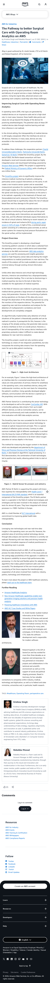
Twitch (11, 869)
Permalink (24, 42)
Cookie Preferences (28, 972)
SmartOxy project (11, 176)
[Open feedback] (47, 491)
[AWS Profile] (45, 4)
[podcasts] (27, 959)
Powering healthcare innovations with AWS (20, 605)
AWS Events (9, 830)
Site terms (14, 972)
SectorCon (6, 155)
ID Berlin (13, 155)
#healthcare (11, 693)
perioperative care (36, 693)
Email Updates (13, 872)
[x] (4, 959)
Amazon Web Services (10, 165)
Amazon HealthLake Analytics (15, 592)
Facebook (11, 864)
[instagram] (16, 959)
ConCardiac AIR (37, 404)
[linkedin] (12, 959)
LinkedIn (11, 867)
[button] (12, 14)
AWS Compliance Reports (15, 838)
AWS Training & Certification (16, 833)
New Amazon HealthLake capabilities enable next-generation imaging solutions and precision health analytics (23, 598)
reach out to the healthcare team (19, 582)
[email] (31, 959)
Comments (36, 42)
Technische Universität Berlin (34, 152)
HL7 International (28, 513)
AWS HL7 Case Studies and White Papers (19, 608)
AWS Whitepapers (12, 835)
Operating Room (22, 693)
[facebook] (8, 959)
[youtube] (23, 959)
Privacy (5, 972)
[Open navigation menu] (4, 4)
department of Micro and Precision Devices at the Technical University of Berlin (23, 450)
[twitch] (19, 959)
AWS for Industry (11, 827)
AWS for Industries (9, 24)
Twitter (10, 861)
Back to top (23, 966)
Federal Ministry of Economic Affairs (18, 168)
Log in (23, 809)
